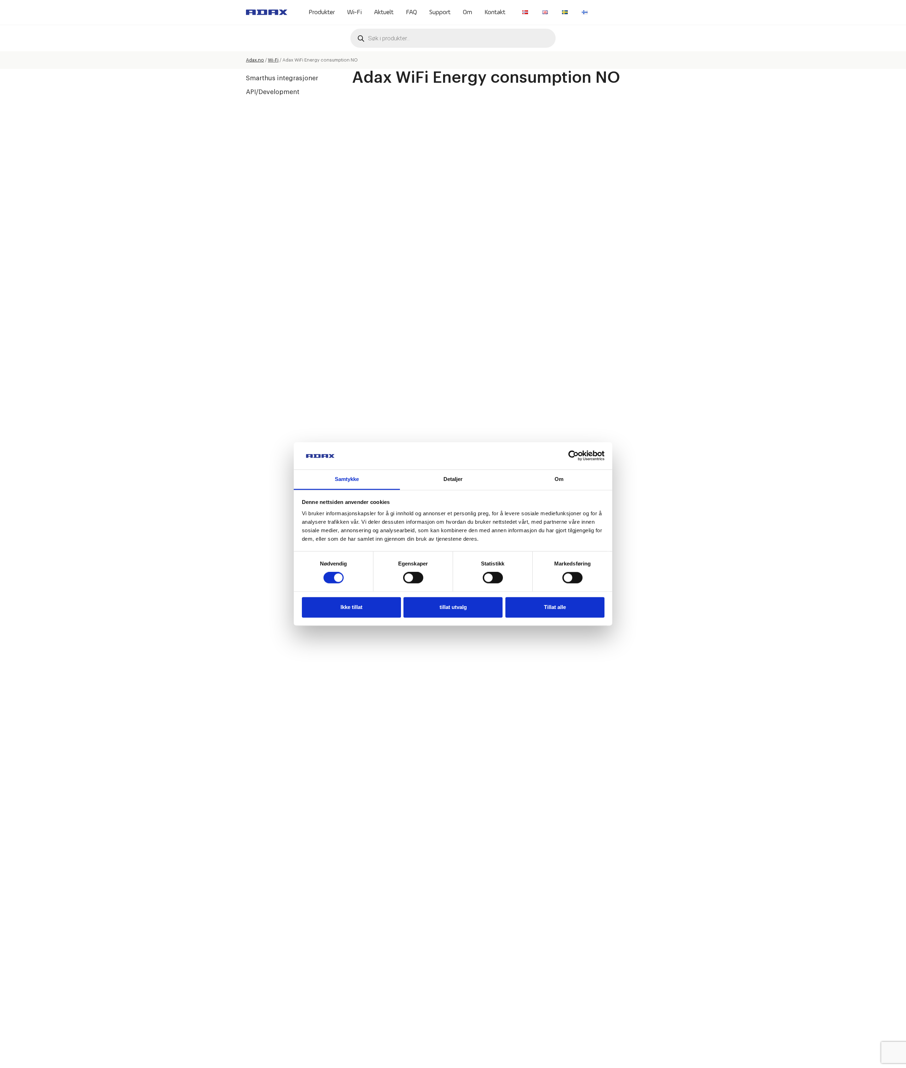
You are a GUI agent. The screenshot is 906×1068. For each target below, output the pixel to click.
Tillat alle (555, 607)
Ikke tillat (351, 607)
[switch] (413, 578)
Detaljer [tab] (453, 479)
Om (467, 12)
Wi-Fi (354, 12)
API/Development (272, 92)
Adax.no (255, 60)
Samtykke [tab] (347, 479)
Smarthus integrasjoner (282, 78)
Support (440, 12)
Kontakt (494, 12)
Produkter (322, 12)
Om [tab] (559, 479)
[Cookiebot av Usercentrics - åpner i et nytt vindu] (573, 456)
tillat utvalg (453, 607)
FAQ (411, 12)
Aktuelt (384, 12)
